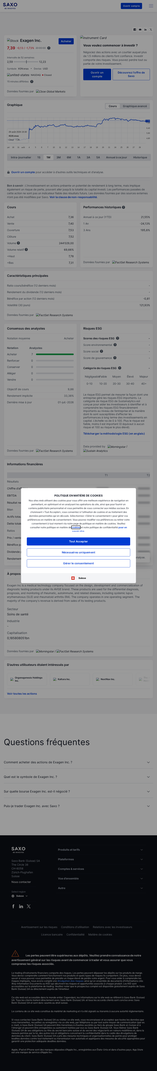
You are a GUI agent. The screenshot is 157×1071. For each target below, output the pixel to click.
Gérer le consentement (78, 563)
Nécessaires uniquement (78, 552)
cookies (76, 527)
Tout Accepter (78, 541)
